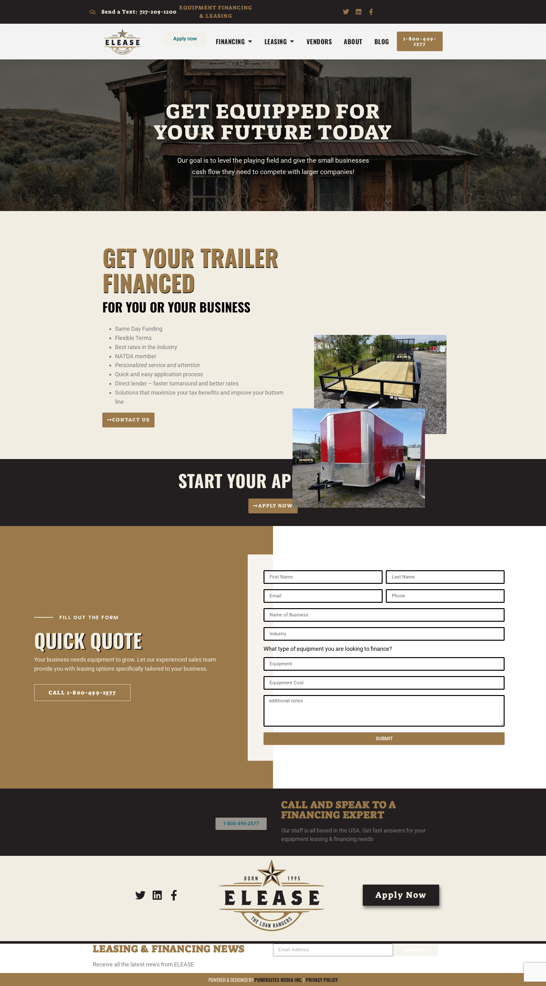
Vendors (319, 41)
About (353, 41)
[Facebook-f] (371, 12)
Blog (381, 41)
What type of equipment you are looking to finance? (328, 649)
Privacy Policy (322, 979)
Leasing (275, 41)
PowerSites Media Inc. (278, 979)
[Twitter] (346, 12)
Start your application (273, 480)
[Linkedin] (359, 12)
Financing (230, 41)
